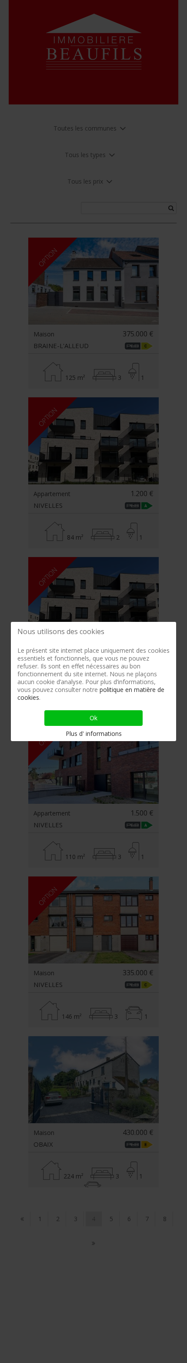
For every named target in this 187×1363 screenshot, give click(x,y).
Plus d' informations (94, 733)
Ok (93, 718)
